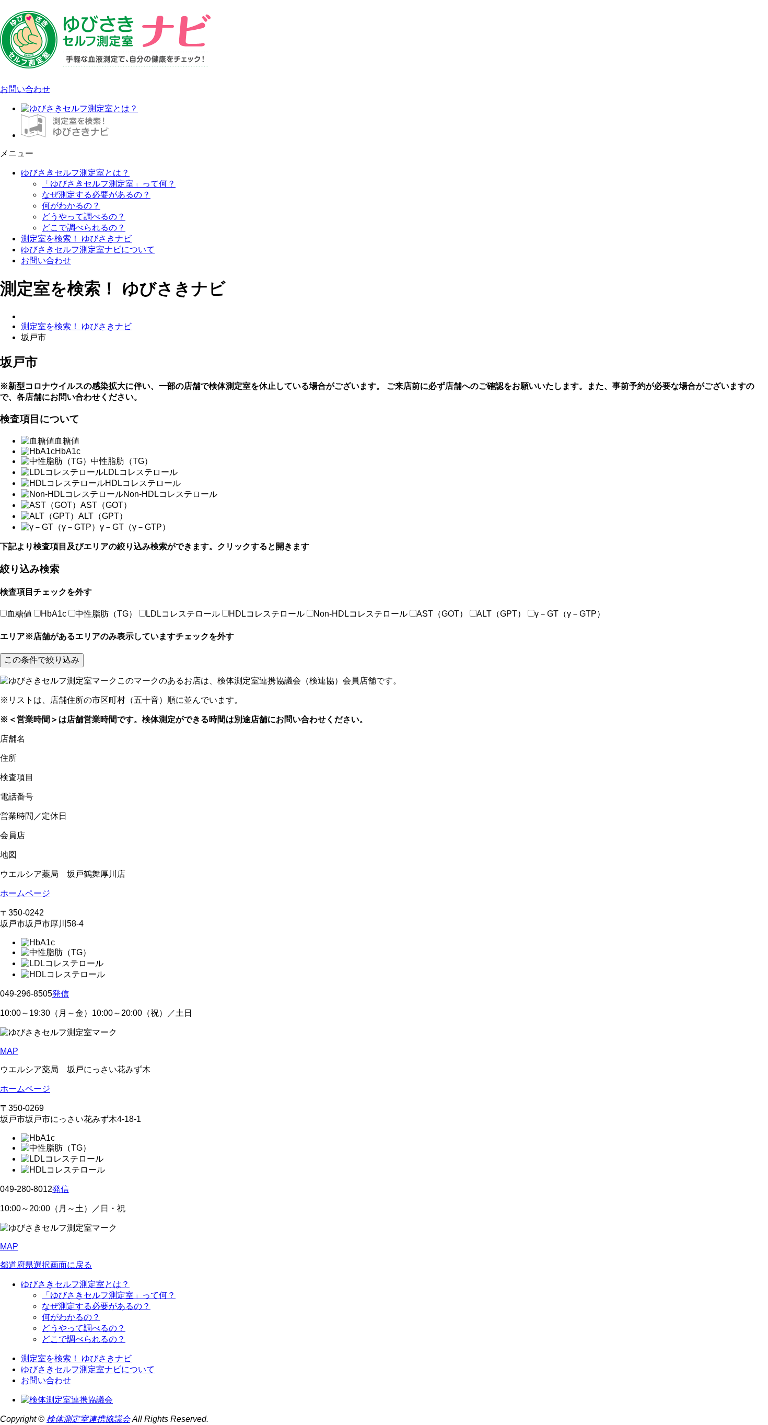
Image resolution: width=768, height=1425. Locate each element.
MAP (9, 1051)
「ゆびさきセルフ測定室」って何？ (109, 183)
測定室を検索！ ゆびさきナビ (76, 238)
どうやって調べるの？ (83, 216)
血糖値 (19, 613)
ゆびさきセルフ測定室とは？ (75, 172)
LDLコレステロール (183, 613)
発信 (60, 993)
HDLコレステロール (267, 613)
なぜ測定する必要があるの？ (96, 194)
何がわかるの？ (71, 205)
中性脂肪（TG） (106, 613)
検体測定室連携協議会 (88, 1419)
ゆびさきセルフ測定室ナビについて (88, 249)
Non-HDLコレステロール (360, 613)
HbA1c (53, 613)
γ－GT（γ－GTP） (569, 613)
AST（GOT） (442, 613)
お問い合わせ (25, 89)
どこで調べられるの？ (83, 227)
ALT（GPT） (501, 613)
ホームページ (25, 893)
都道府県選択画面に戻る (46, 1264)
